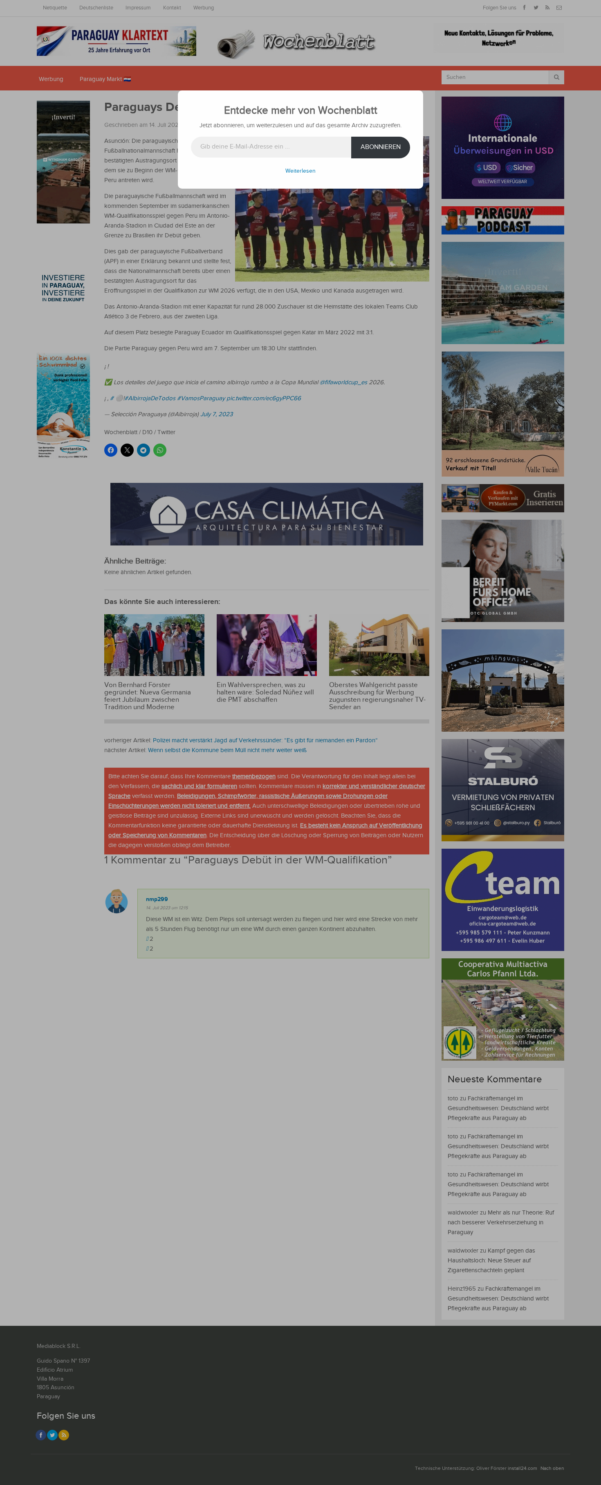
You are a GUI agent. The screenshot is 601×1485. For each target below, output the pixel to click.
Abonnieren (381, 147)
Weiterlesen (300, 171)
